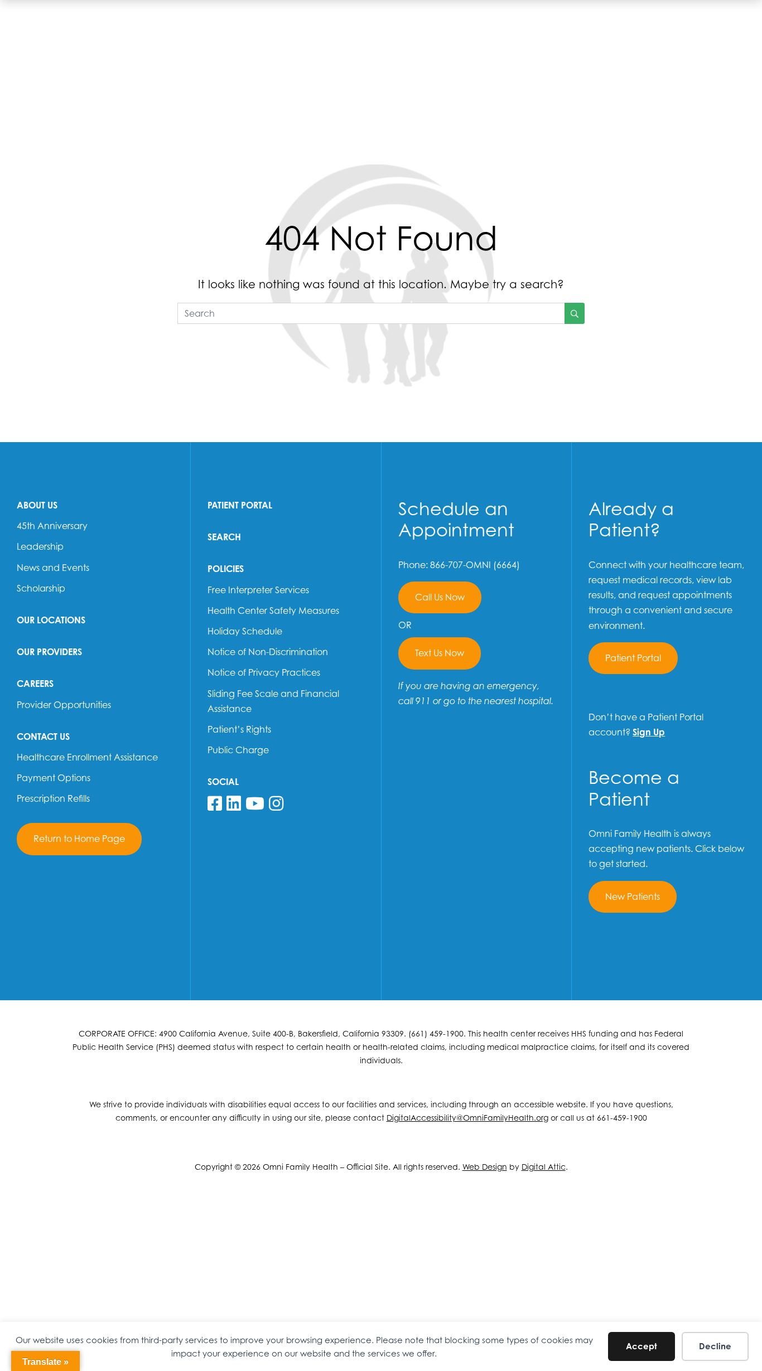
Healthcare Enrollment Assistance (87, 757)
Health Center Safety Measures (273, 610)
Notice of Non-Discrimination (268, 651)
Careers (35, 683)
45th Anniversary (52, 525)
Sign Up (649, 732)
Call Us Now (440, 597)
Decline (715, 1346)
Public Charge (238, 749)
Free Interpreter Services (258, 589)
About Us (37, 505)
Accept (641, 1346)
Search (224, 536)
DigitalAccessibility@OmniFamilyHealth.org (467, 1117)
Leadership (40, 546)
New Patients (632, 896)
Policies (226, 568)
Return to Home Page (79, 838)
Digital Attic (544, 1166)
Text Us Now (439, 652)
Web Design (484, 1166)
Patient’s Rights (239, 729)
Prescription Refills (53, 798)
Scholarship (41, 588)
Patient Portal (240, 505)
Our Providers (49, 651)
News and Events (53, 567)
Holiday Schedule (245, 631)
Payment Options (53, 777)
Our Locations (51, 620)
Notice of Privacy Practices (264, 672)
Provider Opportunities (64, 704)
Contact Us (43, 736)
